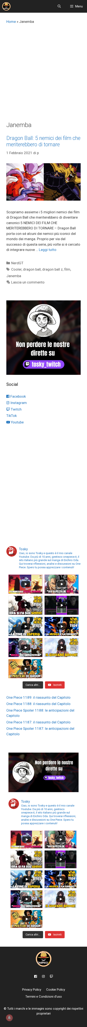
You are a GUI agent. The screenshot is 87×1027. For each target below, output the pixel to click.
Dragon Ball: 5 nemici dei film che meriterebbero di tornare (43, 141)
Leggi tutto (47, 250)
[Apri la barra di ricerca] (59, 6)
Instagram (18, 403)
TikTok (11, 416)
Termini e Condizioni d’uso (43, 996)
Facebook (18, 396)
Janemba (13, 276)
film (67, 269)
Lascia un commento (28, 282)
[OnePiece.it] (6, 6)
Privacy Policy (31, 989)
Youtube (17, 422)
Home (11, 21)
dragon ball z (52, 269)
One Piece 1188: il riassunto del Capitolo (38, 704)
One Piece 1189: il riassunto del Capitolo (38, 697)
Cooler (16, 269)
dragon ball (32, 269)
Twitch (16, 409)
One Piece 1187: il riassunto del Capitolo (38, 722)
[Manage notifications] (9, 1017)
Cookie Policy (55, 989)
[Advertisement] (43, 75)
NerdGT (17, 263)
